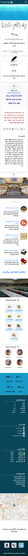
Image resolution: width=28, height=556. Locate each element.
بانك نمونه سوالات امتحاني (14, 338)
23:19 (11, 461)
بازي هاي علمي (9, 310)
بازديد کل (22, 412)
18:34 (11, 457)
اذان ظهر (21, 456)
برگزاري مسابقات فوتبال (11, 250)
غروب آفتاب (20, 457)
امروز (23, 403)
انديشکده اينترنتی (20, 484)
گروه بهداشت (19, 310)
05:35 (11, 454)
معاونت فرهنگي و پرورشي (18, 329)
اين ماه (23, 406)
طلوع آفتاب (20, 454)
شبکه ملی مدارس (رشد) (19, 480)
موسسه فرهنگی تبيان (20, 478)
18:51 (11, 459)
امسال (23, 410)
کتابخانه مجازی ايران (20, 482)
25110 (13, 412)
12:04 (11, 456)
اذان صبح (21, 452)
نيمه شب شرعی (19, 461)
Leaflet (25, 519)
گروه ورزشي (19, 319)
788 (14, 410)
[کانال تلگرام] (21, 545)
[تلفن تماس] (14, 545)
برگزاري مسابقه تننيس (12, 260)
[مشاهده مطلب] (23, 209)
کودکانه (23, 486)
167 (14, 408)
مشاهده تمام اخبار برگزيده (14, 272)
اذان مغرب (20, 459)
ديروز (23, 405)
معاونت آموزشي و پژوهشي (9, 319)
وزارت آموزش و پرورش (19, 476)
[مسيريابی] (6, 545)
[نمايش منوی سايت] (25, 2)
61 (14, 406)
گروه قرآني (9, 329)
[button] (14, 505)
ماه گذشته (22, 408)
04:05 (11, 452)
